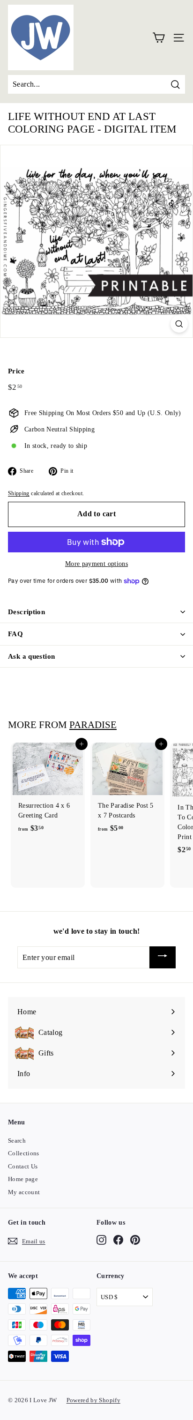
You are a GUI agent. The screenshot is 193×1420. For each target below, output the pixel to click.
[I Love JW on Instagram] (101, 1239)
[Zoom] (179, 324)
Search (17, 1140)
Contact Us (23, 1166)
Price (16, 371)
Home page (23, 1178)
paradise (93, 725)
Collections (23, 1153)
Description (26, 612)
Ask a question (31, 656)
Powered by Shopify (93, 1400)
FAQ (15, 634)
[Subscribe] (162, 957)
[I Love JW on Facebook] (118, 1239)
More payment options (96, 563)
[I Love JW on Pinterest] (135, 1239)
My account (24, 1192)
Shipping (19, 493)
